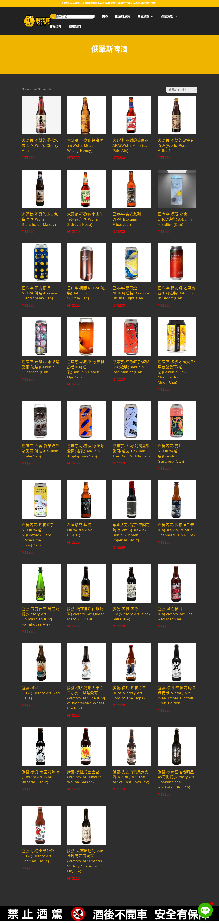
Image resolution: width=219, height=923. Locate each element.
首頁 (105, 16)
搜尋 (53, 16)
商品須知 (56, 26)
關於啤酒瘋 (122, 16)
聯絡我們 (75, 26)
